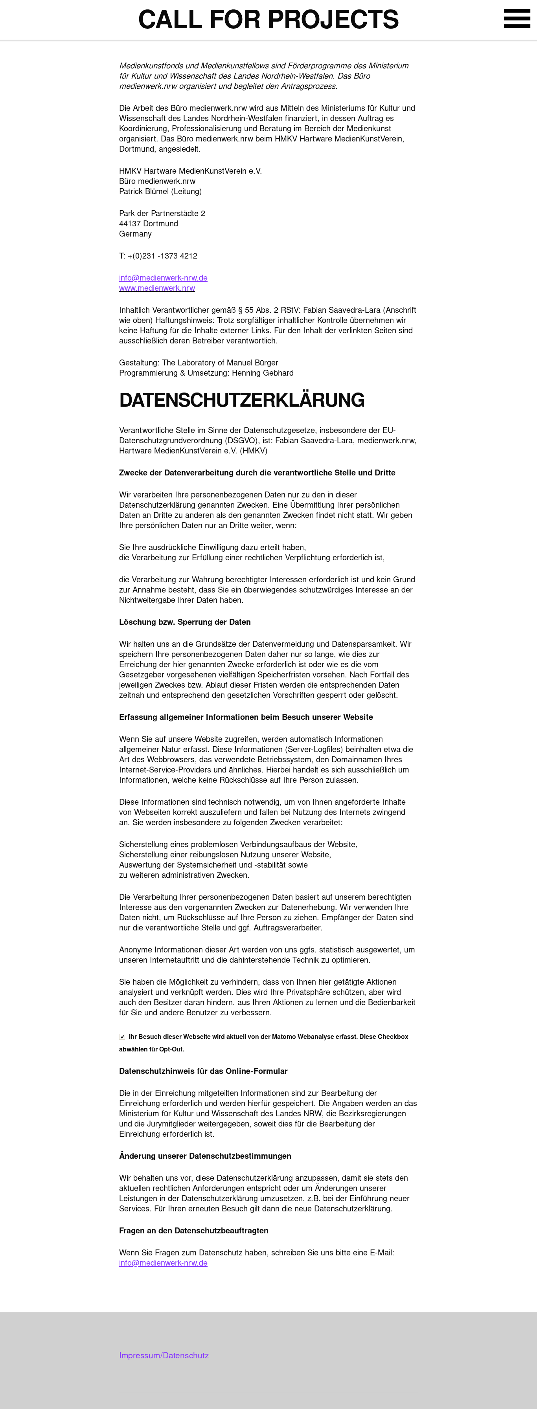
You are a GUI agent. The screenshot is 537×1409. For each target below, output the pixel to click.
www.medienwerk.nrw (157, 289)
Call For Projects (268, 22)
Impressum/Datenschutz (164, 1356)
